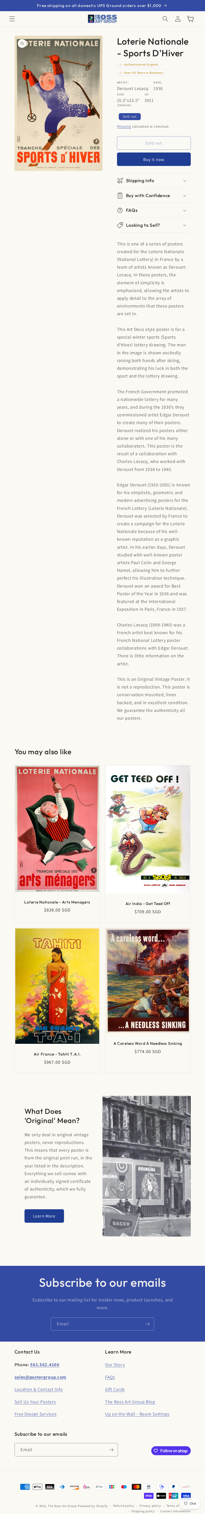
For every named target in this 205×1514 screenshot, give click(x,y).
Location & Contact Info (38, 1389)
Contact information (175, 1511)
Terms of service (178, 1506)
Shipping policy (143, 1511)
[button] (12, 18)
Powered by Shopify (93, 1506)
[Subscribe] (147, 1324)
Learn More (44, 1216)
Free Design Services (35, 1414)
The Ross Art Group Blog (130, 1402)
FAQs (110, 1377)
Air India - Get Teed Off (148, 903)
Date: (158, 82)
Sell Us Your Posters (35, 1402)
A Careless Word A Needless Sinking (148, 1043)
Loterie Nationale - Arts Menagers (57, 902)
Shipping (124, 126)
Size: (121, 94)
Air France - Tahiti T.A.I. (57, 1054)
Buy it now (153, 159)
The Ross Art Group (62, 1506)
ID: (146, 94)
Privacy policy (150, 1506)
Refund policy (123, 1506)
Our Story (115, 1364)
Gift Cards (115, 1389)
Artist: (123, 82)
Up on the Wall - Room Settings (137, 1414)
